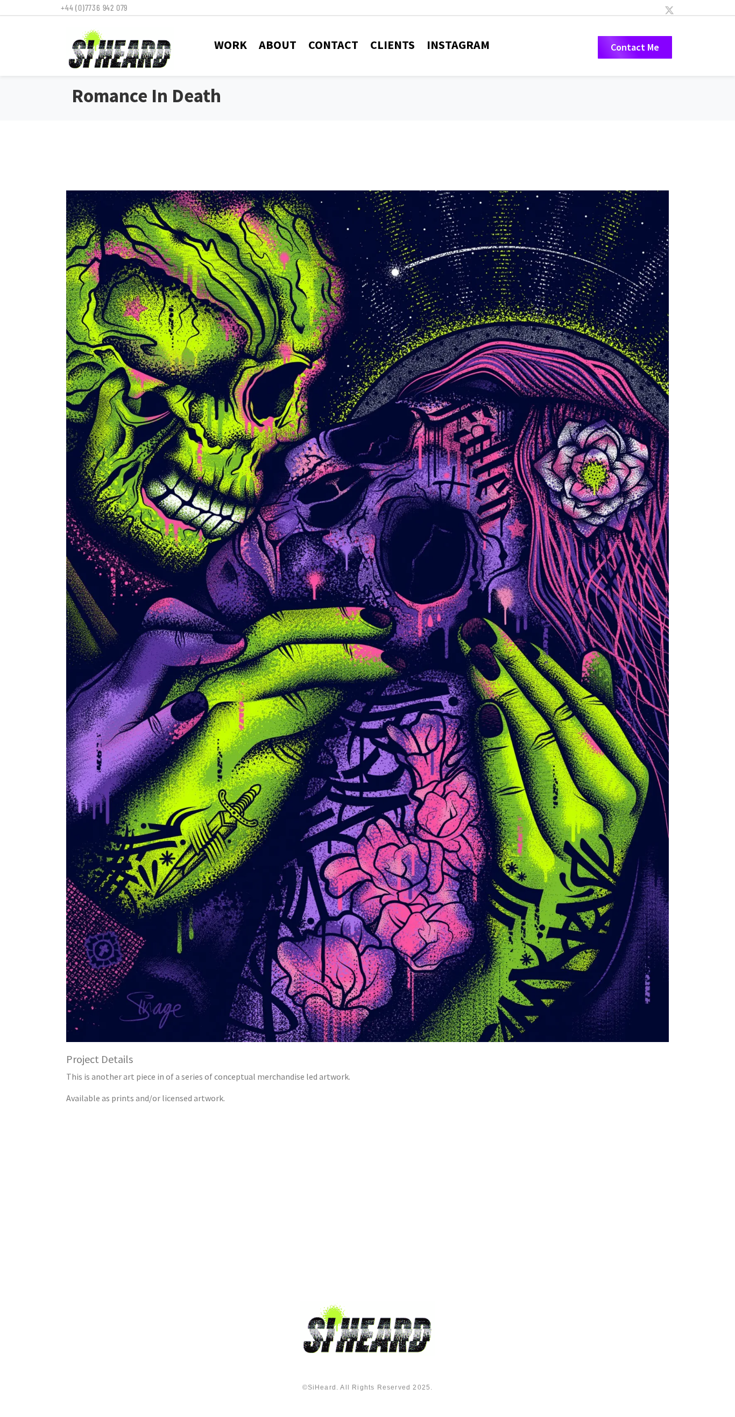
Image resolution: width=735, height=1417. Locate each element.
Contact (333, 44)
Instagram (458, 44)
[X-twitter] (669, 10)
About (277, 44)
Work (230, 44)
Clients (392, 44)
